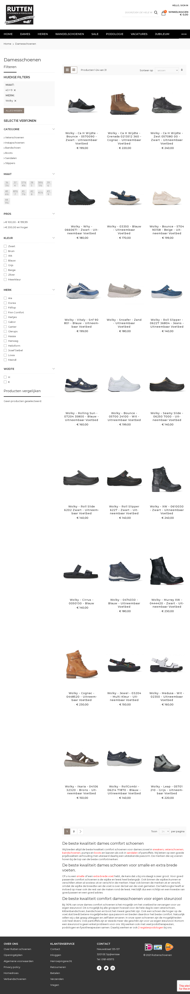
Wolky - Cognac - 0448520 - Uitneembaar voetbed (81, 696)
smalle (80, 876)
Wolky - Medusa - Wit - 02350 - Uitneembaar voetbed (166, 696)
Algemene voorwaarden (18, 961)
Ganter (12, 326)
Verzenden (57, 978)
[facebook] (99, 968)
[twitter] (106, 968)
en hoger (16, 227)
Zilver (11, 274)
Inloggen (55, 954)
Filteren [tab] (10, 67)
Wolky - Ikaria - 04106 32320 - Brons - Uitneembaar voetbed (81, 790)
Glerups (12, 331)
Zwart (11, 246)
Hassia (12, 336)
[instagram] (112, 968)
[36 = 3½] (8, 185)
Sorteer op (146, 70)
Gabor (12, 321)
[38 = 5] (33, 185)
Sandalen (11, 158)
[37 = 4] (16, 185)
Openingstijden (13, 954)
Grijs (10, 265)
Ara (10, 298)
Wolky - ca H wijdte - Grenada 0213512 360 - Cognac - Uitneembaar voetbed (124, 138)
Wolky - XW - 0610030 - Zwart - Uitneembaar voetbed (167, 510)
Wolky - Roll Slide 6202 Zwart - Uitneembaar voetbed (81, 510)
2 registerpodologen (150, 927)
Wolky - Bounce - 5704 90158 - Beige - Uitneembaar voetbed (167, 230)
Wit (10, 255)
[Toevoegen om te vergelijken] (86, 109)
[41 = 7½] (24, 193)
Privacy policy (12, 967)
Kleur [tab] (8, 238)
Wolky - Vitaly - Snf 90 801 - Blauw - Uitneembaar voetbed (81, 323)
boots (97, 852)
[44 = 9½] (8, 202)
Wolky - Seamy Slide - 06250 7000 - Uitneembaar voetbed (166, 416)
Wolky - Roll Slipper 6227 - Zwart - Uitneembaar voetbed (124, 510)
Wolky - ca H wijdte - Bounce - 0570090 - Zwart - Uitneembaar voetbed (81, 138)
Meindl (12, 359)
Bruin (11, 251)
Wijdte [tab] (9, 369)
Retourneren (58, 967)
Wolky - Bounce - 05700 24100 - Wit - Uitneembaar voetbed (124, 416)
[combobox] (140, 12)
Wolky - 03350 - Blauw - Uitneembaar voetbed (124, 230)
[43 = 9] (49, 193)
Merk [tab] (8, 290)
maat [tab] (8, 174)
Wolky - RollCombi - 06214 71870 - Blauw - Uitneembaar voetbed (124, 790)
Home (8, 43)
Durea (12, 302)
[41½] (41, 193)
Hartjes (12, 317)
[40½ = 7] (16, 193)
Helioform (14, 345)
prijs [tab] (7, 213)
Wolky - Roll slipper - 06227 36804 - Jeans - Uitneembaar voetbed (167, 323)
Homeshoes (11, 973)
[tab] (29, 90)
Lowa (11, 355)
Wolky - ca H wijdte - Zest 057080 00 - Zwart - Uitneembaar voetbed (166, 138)
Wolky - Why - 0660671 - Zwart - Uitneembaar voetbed (81, 230)
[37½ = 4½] (24, 185)
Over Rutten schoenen (17, 949)
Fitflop (12, 307)
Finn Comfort (16, 312)
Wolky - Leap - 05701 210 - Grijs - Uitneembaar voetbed (166, 790)
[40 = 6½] (8, 193)
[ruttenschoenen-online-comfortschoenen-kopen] (19, 15)
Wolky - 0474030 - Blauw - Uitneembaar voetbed (124, 603)
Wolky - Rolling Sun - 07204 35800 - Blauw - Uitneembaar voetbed (81, 416)
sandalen (132, 852)
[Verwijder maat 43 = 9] (14, 90)
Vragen (54, 984)
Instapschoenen (14, 142)
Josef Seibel (15, 350)
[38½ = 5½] (41, 185)
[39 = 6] (49, 185)
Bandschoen (13, 147)
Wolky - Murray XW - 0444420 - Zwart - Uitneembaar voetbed (167, 603)
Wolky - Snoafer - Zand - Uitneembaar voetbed (124, 323)
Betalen (55, 973)
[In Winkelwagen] (77, 109)
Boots (8, 152)
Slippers (10, 163)
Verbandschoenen (15, 978)
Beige (12, 269)
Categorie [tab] (11, 129)
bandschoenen (71, 852)
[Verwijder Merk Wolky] (15, 100)
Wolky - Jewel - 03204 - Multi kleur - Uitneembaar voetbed (124, 696)
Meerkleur (14, 279)
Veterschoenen (14, 137)
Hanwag (13, 340)
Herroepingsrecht (61, 961)
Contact (55, 949)
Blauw (12, 260)
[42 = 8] (33, 193)
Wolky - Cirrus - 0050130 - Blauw (81, 601)
